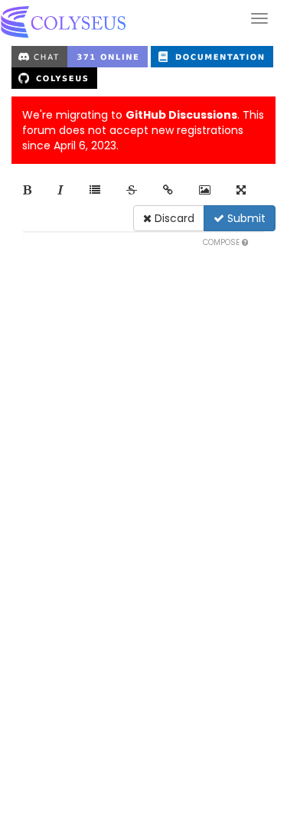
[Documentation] (212, 56)
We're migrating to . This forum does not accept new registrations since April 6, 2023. (143, 130)
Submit (245, 218)
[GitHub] (54, 77)
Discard (173, 218)
